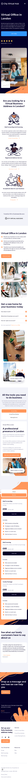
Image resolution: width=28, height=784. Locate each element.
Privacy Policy (4, 774)
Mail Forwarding (4, 753)
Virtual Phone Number (19, 733)
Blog (15, 750)
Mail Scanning (4, 755)
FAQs (16, 753)
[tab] (14, 411)
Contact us (6, 692)
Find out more (6, 256)
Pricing (2, 750)
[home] (10, 3)
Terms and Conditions (6, 777)
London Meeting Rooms (20, 736)
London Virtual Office (19, 730)
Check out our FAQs (15, 325)
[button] (25, 4)
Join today (14, 33)
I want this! (14, 514)
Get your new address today (11, 455)
